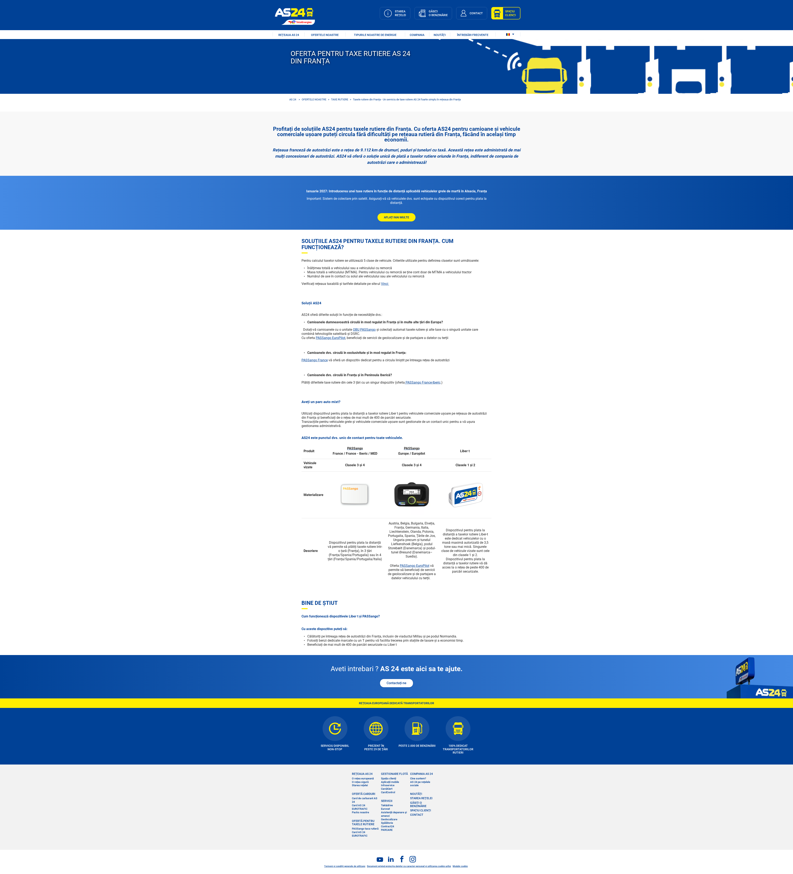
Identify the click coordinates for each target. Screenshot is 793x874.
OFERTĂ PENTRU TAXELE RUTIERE (363, 822)
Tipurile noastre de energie (375, 35)
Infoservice (387, 785)
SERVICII (386, 801)
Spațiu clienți (388, 778)
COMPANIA (417, 35)
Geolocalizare (389, 819)
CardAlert (386, 788)
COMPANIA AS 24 (421, 773)
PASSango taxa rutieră (365, 828)
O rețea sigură (360, 782)
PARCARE (387, 829)
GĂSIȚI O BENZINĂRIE (418, 804)
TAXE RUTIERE (339, 99)
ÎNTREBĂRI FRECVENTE (472, 35)
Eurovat (385, 808)
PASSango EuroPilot (330, 338)
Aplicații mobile (390, 782)
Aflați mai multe (396, 217)
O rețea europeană (363, 778)
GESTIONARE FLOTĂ (394, 773)
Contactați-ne (396, 683)
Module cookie (460, 866)
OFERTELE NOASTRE (325, 35)
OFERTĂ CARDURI (363, 794)
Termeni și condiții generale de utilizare (344, 866)
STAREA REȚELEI (421, 798)
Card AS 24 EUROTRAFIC (359, 807)
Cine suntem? (418, 778)
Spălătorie (387, 822)
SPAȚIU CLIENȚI (420, 810)
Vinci (385, 284)
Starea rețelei (360, 785)
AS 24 (292, 99)
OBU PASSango (364, 330)
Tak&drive (387, 805)
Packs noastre (360, 812)
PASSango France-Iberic (422, 382)
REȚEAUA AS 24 (288, 35)
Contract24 (387, 826)
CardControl (388, 792)
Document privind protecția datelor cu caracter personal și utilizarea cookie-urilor (409, 866)
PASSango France (315, 360)
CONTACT (416, 814)
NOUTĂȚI (440, 35)
